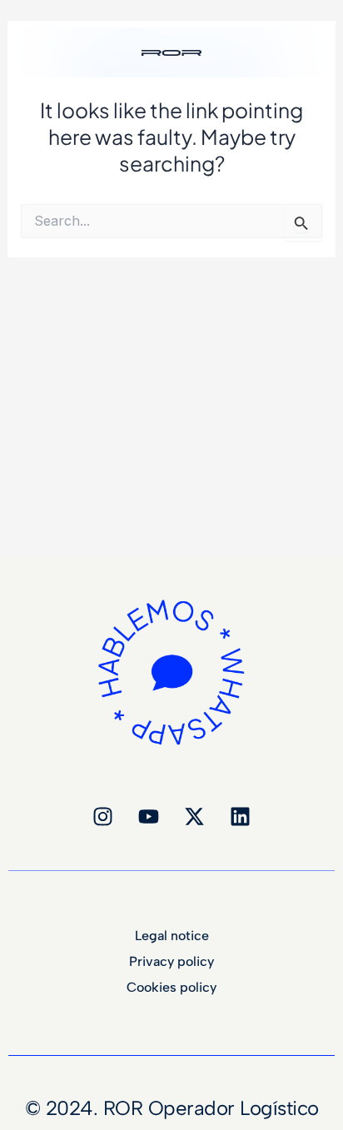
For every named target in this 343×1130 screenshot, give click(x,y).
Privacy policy (171, 961)
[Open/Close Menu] (320, 37)
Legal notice (172, 936)
